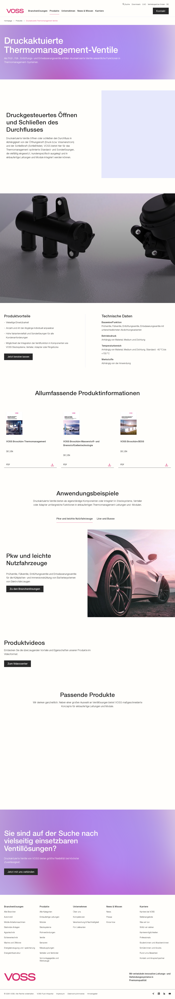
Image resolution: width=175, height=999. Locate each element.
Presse (109, 917)
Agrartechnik (9, 932)
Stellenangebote (146, 917)
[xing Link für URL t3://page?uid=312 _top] (153, 994)
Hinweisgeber (92, 994)
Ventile (42, 937)
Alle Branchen (10, 912)
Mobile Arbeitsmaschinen (14, 922)
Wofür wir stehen (147, 927)
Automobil (8, 917)
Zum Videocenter (17, 663)
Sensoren (43, 942)
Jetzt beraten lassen (18, 356)
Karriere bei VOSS (147, 912)
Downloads (136, 4)
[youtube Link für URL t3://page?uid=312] (170, 993)
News (108, 912)
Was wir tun (145, 922)
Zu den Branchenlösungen (25, 588)
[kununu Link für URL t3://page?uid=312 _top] (164, 993)
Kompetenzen (79, 917)
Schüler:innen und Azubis (150, 948)
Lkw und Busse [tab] (106, 518)
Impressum (60, 994)
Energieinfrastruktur (12, 953)
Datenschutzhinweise (76, 994)
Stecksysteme (45, 927)
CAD (144, 4)
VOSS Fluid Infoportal (45, 994)
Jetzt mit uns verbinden (21, 871)
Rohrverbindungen (47, 932)
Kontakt (160, 10)
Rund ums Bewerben (149, 953)
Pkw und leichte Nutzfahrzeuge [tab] (74, 518)
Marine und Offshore (12, 942)
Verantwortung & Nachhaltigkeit (86, 922)
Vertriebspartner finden (156, 4)
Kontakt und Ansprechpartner (152, 958)
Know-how (110, 922)
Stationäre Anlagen (12, 927)
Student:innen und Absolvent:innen (154, 942)
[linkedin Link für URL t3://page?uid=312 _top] (159, 994)
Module (43, 922)
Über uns (77, 912)
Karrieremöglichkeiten (149, 932)
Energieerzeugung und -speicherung (19, 948)
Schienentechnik (11, 937)
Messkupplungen (47, 948)
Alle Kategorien (46, 912)
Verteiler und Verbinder (49, 953)
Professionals (145, 937)
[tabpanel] (87, 572)
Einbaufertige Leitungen (49, 917)
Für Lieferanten (79, 927)
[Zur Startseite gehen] (15, 11)
